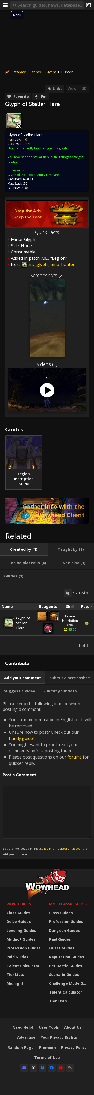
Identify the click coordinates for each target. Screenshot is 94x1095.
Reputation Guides (66, 956)
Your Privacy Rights (59, 1037)
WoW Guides (19, 903)
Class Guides (18, 912)
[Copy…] (68, 593)
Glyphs (51, 72)
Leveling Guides (21, 930)
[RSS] (70, 1068)
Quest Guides (61, 948)
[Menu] (5, 5)
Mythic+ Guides (21, 939)
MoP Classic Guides (68, 903)
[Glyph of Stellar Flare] (9, 623)
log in (48, 848)
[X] (33, 1068)
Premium (47, 1047)
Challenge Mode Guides (69, 983)
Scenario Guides (64, 974)
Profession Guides (24, 948)
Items (36, 72)
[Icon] (14, 121)
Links (57, 88)
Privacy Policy (74, 1047)
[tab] (24, 549)
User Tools (49, 1027)
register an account (70, 848)
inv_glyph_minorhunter (51, 264)
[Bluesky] (42, 1068)
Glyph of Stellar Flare (23, 623)
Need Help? (23, 1027)
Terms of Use (47, 1057)
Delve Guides (19, 921)
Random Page (21, 1047)
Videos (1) (47, 364)
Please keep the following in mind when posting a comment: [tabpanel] (47, 778)
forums (74, 757)
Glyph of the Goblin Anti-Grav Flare (33, 175)
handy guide (21, 738)
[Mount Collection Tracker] (47, 511)
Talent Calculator (23, 965)
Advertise (26, 1037)
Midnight (15, 983)
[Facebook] (52, 1068)
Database (18, 72)
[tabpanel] (47, 619)
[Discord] (24, 1068)
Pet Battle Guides (65, 965)
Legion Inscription (70, 618)
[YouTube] (61, 1068)
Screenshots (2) (47, 275)
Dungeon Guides (64, 930)
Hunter (67, 72)
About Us (72, 1027)
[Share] (89, 5)
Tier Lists (15, 974)
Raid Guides (17, 956)
